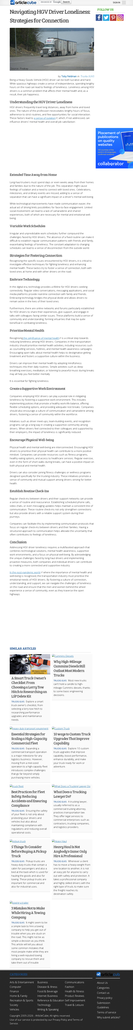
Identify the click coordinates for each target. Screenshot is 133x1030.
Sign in (116, 2)
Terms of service (106, 1012)
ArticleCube (41, 1015)
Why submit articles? (108, 1017)
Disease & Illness (47, 987)
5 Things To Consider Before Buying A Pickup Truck (28, 851)
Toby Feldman (69, 76)
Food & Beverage (47, 991)
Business (42, 982)
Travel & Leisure (74, 1005)
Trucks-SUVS (87, 76)
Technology (44, 1005)
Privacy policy (104, 998)
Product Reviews (74, 996)
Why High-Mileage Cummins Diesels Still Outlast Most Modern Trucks (69, 668)
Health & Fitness (74, 991)
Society (14, 1005)
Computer (15, 987)
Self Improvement (75, 1000)
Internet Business (47, 996)
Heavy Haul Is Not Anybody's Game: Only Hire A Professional (70, 851)
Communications (74, 982)
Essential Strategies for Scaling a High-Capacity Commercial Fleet (29, 738)
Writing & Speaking (48, 1009)
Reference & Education (50, 1000)
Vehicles (14, 1009)
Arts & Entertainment (22, 982)
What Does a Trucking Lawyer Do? (70, 794)
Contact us (103, 993)
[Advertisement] (52, 146)
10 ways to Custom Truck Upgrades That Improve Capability (72, 738)
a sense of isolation (45, 118)
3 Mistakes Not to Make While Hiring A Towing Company (28, 912)
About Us (102, 983)
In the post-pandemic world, (25, 572)
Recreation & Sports (21, 1000)
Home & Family (18, 996)
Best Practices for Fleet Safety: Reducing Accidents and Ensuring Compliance (29, 798)
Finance (14, 991)
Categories (103, 988)
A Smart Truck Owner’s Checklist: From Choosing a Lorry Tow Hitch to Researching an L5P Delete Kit (29, 687)
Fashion (69, 987)
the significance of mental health (41, 338)
